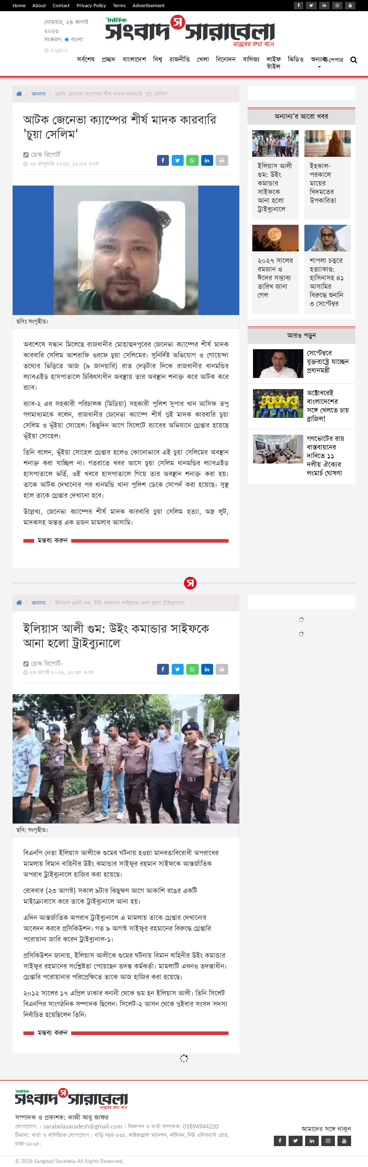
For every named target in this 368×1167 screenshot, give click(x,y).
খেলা (203, 59)
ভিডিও (296, 59)
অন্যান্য (39, 94)
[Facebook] (298, 5)
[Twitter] (311, 5)
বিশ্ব (157, 59)
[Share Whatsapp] (192, 160)
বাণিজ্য (251, 59)
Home (19, 6)
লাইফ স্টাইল (274, 63)
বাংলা (76, 40)
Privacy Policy (91, 6)
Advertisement (149, 6)
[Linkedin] (324, 5)
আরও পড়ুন (301, 336)
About (39, 6)
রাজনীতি (179, 59)
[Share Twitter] (177, 160)
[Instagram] (337, 5)
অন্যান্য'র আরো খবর (301, 117)
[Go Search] (354, 60)
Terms (119, 6)
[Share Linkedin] (207, 160)
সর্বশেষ (86, 59)
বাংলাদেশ (134, 59)
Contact (61, 6)
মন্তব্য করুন (53, 541)
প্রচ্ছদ (108, 59)
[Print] (222, 160)
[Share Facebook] (163, 160)
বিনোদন (226, 59)
